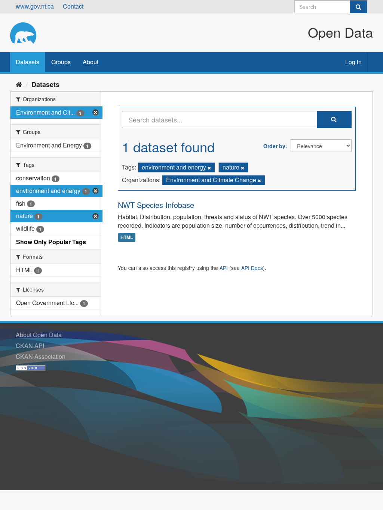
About (90, 61)
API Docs (252, 267)
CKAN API (30, 345)
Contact (73, 6)
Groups (61, 61)
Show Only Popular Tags (51, 241)
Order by (274, 146)
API (224, 267)
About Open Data (39, 334)
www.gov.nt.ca (35, 6)
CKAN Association (40, 356)
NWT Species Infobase (156, 204)
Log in (353, 61)
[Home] (19, 84)
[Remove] (209, 168)
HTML (126, 237)
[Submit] (358, 6)
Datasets (27, 61)
